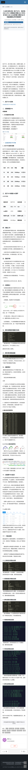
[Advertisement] (14, 46)
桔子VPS (14, 730)
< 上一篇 (4, 751)
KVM (14, 151)
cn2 (7, 728)
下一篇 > (23, 751)
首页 (3, 6)
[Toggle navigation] (25, 2)
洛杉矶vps (19, 730)
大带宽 (4, 730)
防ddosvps (7, 732)
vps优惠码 (7, 6)
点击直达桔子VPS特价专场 (9, 104)
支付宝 (8, 730)
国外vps (22, 728)
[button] (14, 746)
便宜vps (17, 728)
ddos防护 (12, 728)
